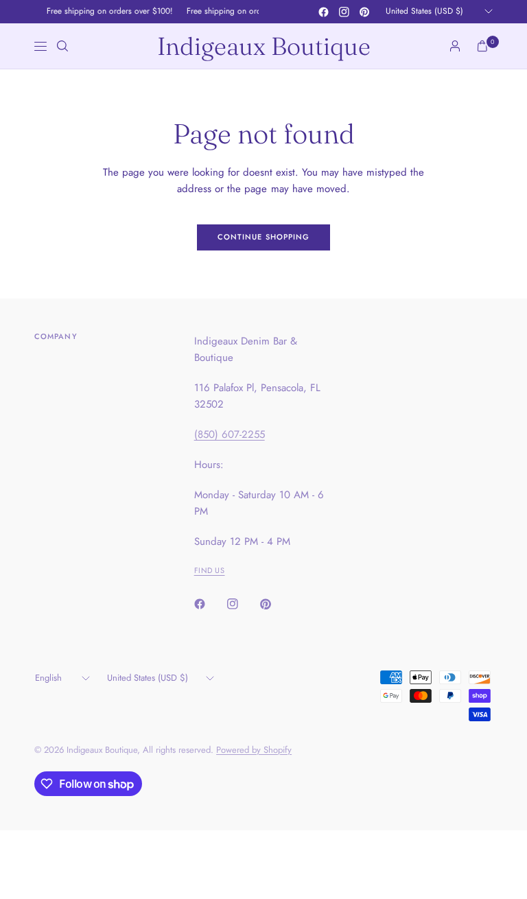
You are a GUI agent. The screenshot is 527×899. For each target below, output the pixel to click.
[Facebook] (323, 11)
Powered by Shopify (254, 749)
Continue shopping (264, 236)
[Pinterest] (364, 11)
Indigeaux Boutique (264, 46)
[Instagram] (343, 11)
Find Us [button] (209, 570)
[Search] (62, 46)
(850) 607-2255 (229, 434)
